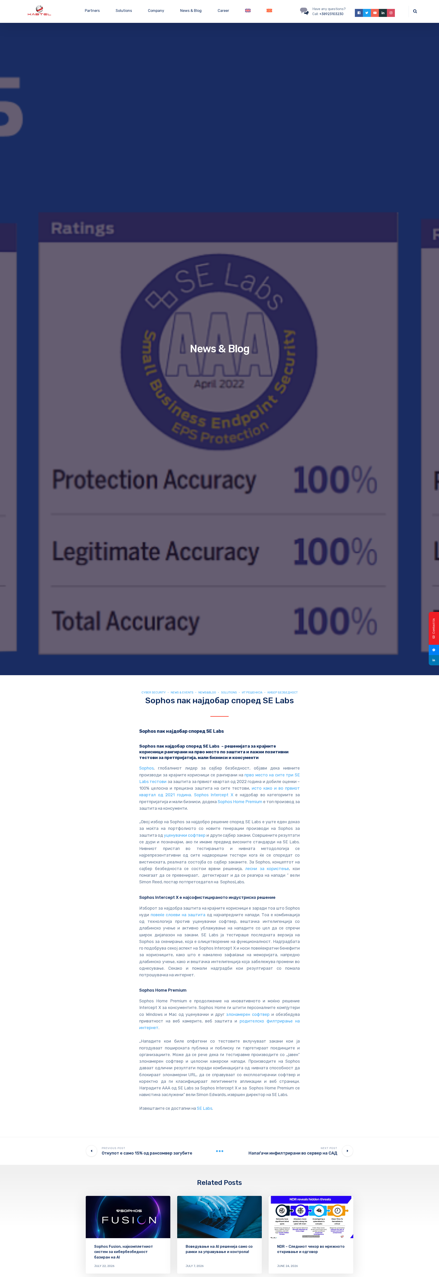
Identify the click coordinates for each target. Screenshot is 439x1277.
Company (156, 10)
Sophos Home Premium (240, 801)
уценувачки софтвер (185, 835)
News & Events (182, 692)
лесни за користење (267, 868)
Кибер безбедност (283, 692)
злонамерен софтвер (248, 1014)
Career (223, 10)
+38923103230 (331, 14)
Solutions (124, 10)
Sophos (146, 768)
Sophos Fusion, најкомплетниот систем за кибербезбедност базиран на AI (123, 1251)
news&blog (207, 692)
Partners (92, 10)
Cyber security (154, 692)
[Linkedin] (434, 660)
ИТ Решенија (252, 692)
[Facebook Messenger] (434, 650)
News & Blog (191, 10)
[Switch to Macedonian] (269, 11)
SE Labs (204, 1108)
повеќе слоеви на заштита (178, 914)
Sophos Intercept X (213, 794)
